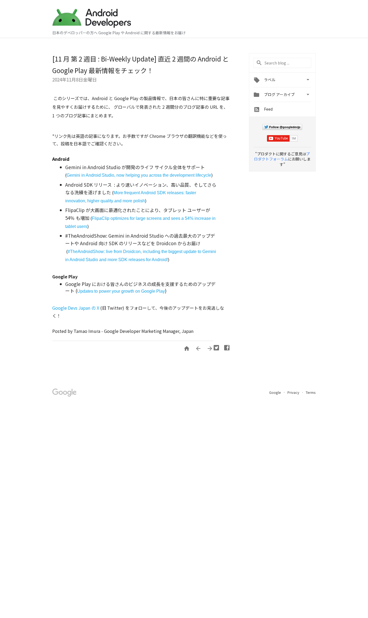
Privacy (293, 392)
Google (275, 392)
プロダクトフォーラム (282, 156)
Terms (311, 392)
